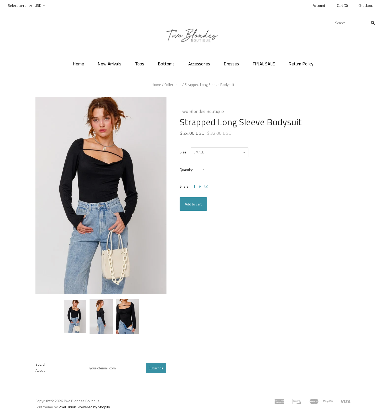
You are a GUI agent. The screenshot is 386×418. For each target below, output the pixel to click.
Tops (139, 63)
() (342, 5)
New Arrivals (109, 63)
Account (319, 5)
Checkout (365, 5)
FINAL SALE (264, 63)
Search (40, 364)
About (40, 370)
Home (78, 63)
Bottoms (166, 63)
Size (183, 152)
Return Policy (301, 63)
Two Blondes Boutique (202, 111)
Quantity (186, 169)
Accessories (199, 63)
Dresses (231, 63)
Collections (172, 84)
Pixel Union (67, 407)
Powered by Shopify (94, 407)
